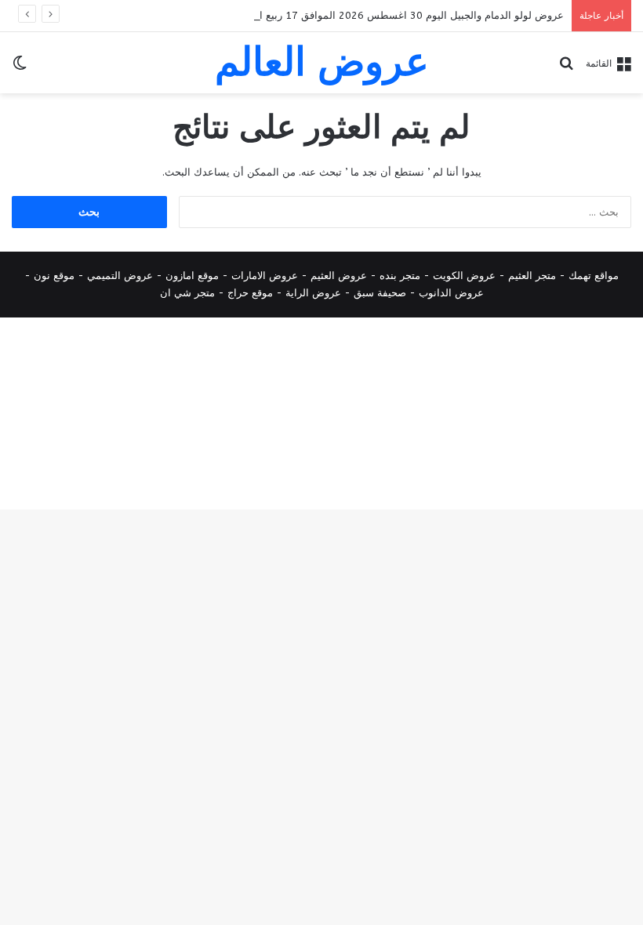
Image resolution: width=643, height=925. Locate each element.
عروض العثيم (339, 275)
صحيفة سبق (380, 293)
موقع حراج (250, 293)
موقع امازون (192, 275)
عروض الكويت (464, 275)
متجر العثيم (532, 275)
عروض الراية (313, 293)
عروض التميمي (120, 275)
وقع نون (51, 275)
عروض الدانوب (451, 293)
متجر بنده (400, 275)
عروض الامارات (264, 275)
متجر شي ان (187, 293)
